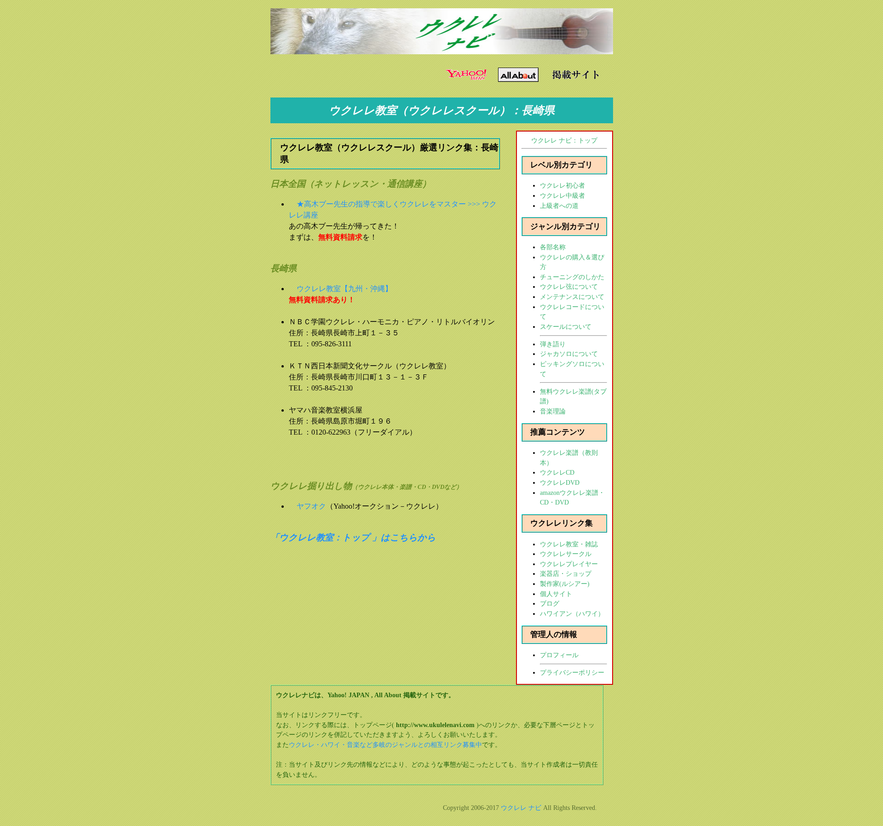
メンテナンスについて (572, 296)
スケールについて (565, 326)
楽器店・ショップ (565, 573)
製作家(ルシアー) (565, 583)
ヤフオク (311, 506)
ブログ (549, 603)
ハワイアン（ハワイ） (572, 613)
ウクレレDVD (559, 482)
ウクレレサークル (565, 553)
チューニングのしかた (572, 277)
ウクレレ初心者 (562, 185)
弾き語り (553, 344)
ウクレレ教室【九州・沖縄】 (344, 289)
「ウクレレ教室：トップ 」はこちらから (353, 537)
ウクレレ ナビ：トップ (564, 140)
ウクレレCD (557, 472)
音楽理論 (553, 411)
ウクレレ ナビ (521, 807)
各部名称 (553, 247)
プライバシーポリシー (572, 672)
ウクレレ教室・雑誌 (569, 544)
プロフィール (559, 655)
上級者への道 (559, 205)
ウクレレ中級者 (562, 195)
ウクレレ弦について (569, 286)
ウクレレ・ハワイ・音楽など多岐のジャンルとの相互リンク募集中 (385, 744)
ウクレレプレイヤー (569, 564)
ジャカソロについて (569, 353)
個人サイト (556, 593)
